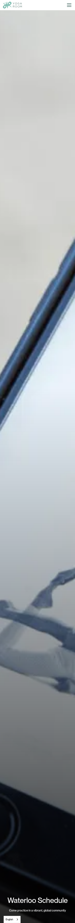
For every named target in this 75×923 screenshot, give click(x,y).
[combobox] (12, 919)
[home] (12, 5)
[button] (69, 5)
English (9, 919)
